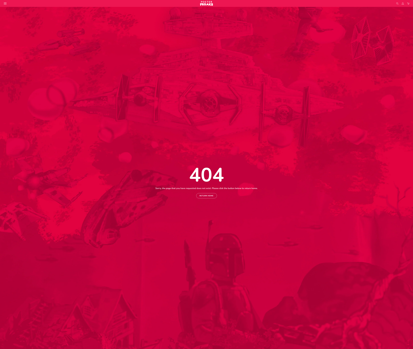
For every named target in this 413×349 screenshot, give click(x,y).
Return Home (206, 195)
